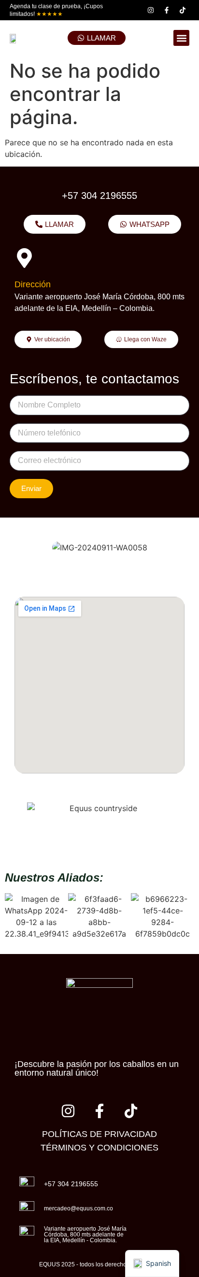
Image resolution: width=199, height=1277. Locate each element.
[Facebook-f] (166, 10)
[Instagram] (150, 10)
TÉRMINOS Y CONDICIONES (99, 1147)
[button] (181, 38)
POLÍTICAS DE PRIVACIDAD (99, 1134)
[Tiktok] (182, 10)
